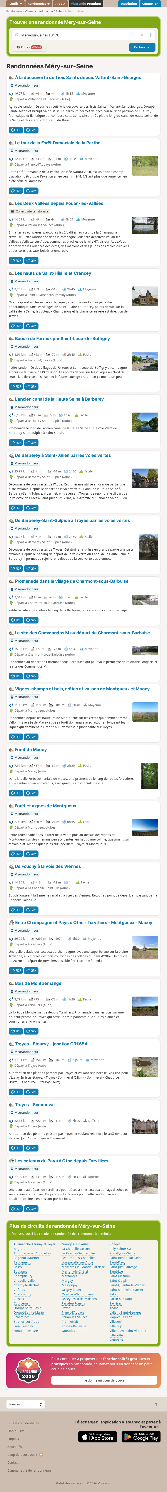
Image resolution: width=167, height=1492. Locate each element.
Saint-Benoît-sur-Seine (126, 1258)
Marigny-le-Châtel (75, 1271)
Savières (116, 1303)
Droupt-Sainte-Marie (29, 1312)
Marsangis (69, 1276)
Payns (66, 1308)
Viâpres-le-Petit (121, 1317)
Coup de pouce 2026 (22, 1455)
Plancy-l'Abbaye (73, 1312)
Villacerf (115, 1321)
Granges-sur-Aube (75, 1244)
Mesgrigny (69, 1285)
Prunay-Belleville (74, 1326)
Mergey (67, 1280)
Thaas (114, 1308)
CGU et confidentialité (23, 1423)
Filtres (30, 47)
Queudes (68, 1331)
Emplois (13, 1439)
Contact (12, 1462)
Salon (114, 1294)
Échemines (22, 1317)
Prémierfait (70, 1321)
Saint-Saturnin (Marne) (126, 1290)
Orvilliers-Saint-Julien (77, 1294)
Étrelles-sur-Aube (26, 1321)
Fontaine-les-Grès (26, 1331)
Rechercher (142, 47)
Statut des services (69, 1483)
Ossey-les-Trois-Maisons (79, 1299)
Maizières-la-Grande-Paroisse (83, 1267)
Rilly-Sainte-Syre (121, 1249)
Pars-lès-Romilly (73, 1303)
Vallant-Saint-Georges (125, 1312)
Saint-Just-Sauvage (123, 1267)
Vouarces (116, 1340)
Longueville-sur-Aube (77, 1262)
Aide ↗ (60, 4)
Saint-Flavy (117, 1262)
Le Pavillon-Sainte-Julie (78, 1253)
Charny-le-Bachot (26, 1285)
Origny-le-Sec (72, 1290)
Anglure (19, 1249)
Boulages (20, 1271)
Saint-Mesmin (120, 1276)
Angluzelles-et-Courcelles (32, 1253)
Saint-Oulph (118, 1280)
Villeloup (116, 1326)
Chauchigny (22, 1294)
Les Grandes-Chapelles (78, 1258)
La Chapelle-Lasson (76, 1249)
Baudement (22, 1262)
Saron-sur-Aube (121, 1299)
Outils (14, 4)
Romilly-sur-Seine (122, 1253)
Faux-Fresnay (23, 1326)
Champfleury (23, 1276)
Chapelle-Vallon (25, 1280)
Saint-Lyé (116, 1271)
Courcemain (22, 1303)
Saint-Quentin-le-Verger (127, 1285)
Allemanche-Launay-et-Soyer (34, 1244)
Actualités (14, 1447)
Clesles (19, 1299)
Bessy (18, 1267)
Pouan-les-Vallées (74, 1317)
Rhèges (115, 1244)
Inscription (129, 4)
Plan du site (16, 1431)
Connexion (150, 4)
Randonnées (37, 4)
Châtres (19, 1290)
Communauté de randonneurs (29, 1470)
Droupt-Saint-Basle (27, 1308)
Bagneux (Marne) (26, 1258)
